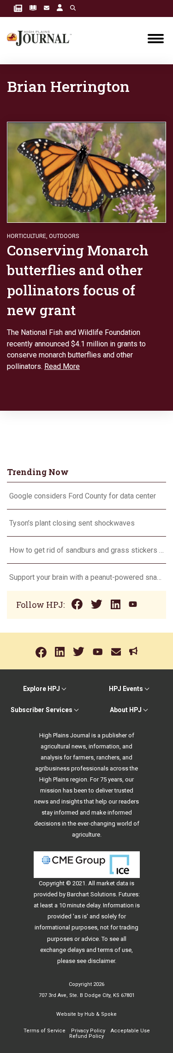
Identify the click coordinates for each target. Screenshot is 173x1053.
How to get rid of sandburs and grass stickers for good (86, 550)
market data (112, 883)
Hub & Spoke (100, 1014)
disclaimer (101, 960)
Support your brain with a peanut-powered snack (86, 577)
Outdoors (64, 236)
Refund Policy (86, 1036)
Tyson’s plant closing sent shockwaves (72, 523)
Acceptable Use (130, 1031)
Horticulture (26, 236)
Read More (62, 366)
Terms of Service (45, 1031)
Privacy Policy (88, 1031)
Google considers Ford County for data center (82, 496)
